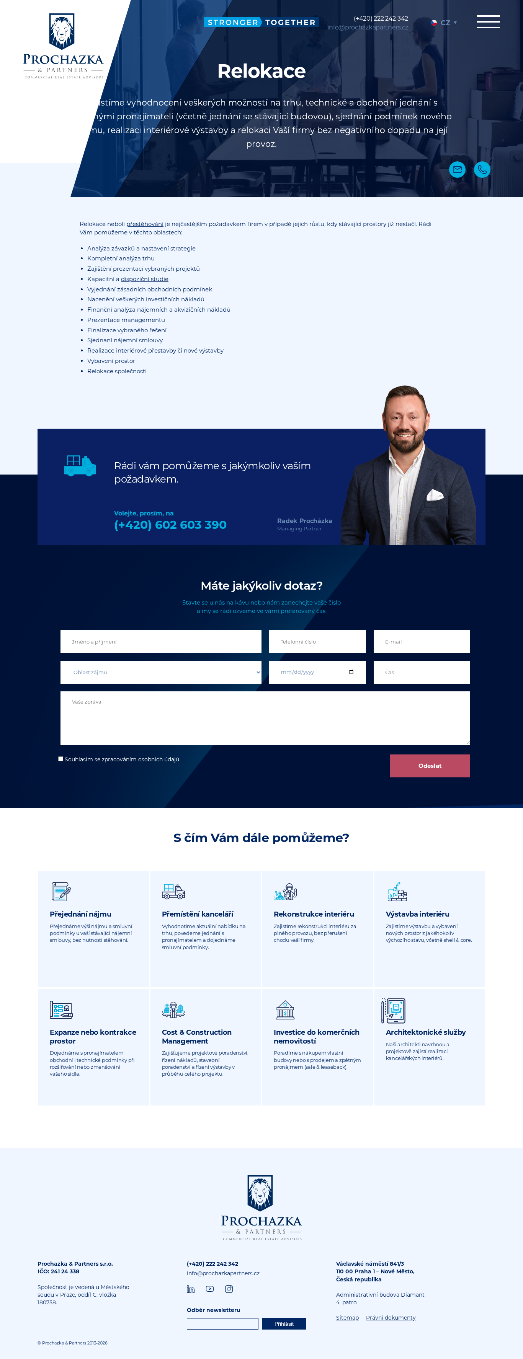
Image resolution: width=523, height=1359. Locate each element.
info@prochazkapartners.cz (367, 27)
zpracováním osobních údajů (140, 759)
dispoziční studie (144, 279)
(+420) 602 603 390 (170, 525)
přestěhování (144, 224)
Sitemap (347, 1317)
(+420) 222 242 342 (381, 18)
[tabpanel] (261, 98)
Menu (488, 25)
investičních (163, 299)
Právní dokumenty (391, 1317)
